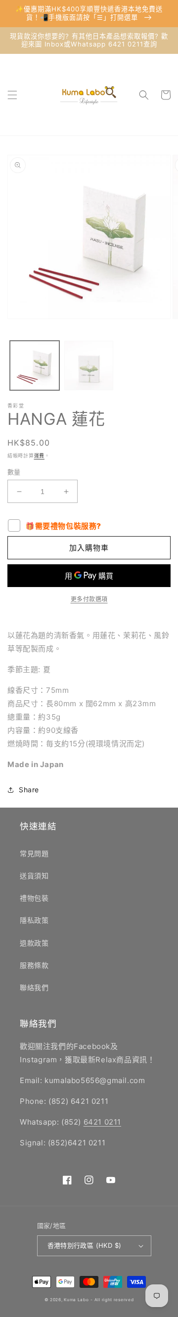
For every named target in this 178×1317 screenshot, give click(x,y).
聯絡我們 (34, 987)
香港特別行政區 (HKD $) (84, 1245)
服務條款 (34, 965)
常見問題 (34, 853)
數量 (14, 472)
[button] (12, 95)
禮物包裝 (34, 898)
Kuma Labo (76, 1299)
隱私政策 (34, 920)
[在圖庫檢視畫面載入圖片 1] (34, 365)
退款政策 (34, 943)
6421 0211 (102, 1122)
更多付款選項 (89, 599)
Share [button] (29, 789)
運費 (39, 455)
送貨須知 (34, 875)
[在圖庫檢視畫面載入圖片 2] (89, 365)
